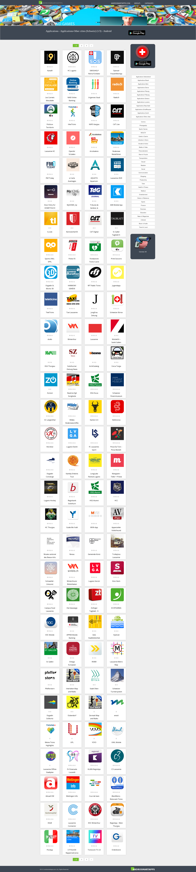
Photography (143, 125)
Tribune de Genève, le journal (94, 208)
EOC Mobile (49, 635)
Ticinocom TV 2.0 (94, 850)
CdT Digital (94, 232)
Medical (143, 191)
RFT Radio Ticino (94, 285)
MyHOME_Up (72, 205)
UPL (72, 742)
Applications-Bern (143, 84)
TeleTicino (50, 312)
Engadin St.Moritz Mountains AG (49, 718)
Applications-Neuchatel (143, 106)
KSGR (50, 823)
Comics (143, 122)
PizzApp (50, 850)
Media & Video (143, 147)
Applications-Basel (143, 80)
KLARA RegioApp (94, 769)
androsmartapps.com (120, 3)
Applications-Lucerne (143, 102)
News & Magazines (143, 216)
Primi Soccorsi (116, 259)
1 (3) (75, 45)
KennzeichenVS (72, 232)
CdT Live (116, 124)
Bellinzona (116, 420)
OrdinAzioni (116, 850)
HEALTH (143, 133)
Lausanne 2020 (116, 178)
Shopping (143, 176)
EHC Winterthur (94, 823)
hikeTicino (72, 124)
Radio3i (116, 97)
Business (143, 209)
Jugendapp (116, 285)
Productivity (143, 180)
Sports (143, 202)
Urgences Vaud (94, 97)
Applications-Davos (143, 87)
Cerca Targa (116, 366)
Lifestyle (143, 220)
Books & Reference (143, 198)
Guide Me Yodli (72, 527)
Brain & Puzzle (143, 154)
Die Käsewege (72, 608)
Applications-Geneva (143, 98)
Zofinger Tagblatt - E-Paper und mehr (94, 611)
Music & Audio (143, 223)
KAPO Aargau (94, 124)
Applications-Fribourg (143, 95)
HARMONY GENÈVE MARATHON (72, 288)
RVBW (94, 662)
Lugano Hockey (50, 500)
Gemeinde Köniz (94, 554)
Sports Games (143, 129)
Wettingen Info (72, 796)
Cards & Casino (143, 136)
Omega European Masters (72, 665)
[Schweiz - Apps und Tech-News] (136, 33)
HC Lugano (72, 70)
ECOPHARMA (116, 608)
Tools (143, 184)
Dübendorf (72, 715)
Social (143, 169)
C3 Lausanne (116, 769)
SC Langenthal (49, 420)
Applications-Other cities (143, 117)
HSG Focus (94, 393)
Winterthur (72, 339)
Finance (143, 205)
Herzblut (49, 447)
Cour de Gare (94, 796)
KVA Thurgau (50, 366)
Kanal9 (49, 70)
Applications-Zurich (143, 113)
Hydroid (116, 635)
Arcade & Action (143, 144)
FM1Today (50, 178)
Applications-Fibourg (143, 91)
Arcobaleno (94, 151)
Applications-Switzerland (143, 77)
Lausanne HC (50, 151)
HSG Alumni (94, 500)
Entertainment (143, 194)
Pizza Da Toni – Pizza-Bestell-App (116, 450)
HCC (116, 500)
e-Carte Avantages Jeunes (72, 181)
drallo (50, 339)
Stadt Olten (94, 688)
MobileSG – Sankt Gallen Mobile (116, 342)
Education (143, 213)
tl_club (49, 232)
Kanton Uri (94, 420)
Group (137, 3)
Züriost (50, 393)
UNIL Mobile (116, 742)
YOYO (94, 742)
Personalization (143, 151)
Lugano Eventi (71, 447)
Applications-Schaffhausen (143, 109)
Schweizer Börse (116, 312)
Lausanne (94, 339)
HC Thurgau (50, 527)
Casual (143, 162)
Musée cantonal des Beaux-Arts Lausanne (50, 557)
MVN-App (94, 527)
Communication (143, 173)
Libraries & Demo (143, 140)
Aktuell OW (50, 796)
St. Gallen (49, 662)
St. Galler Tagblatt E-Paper (116, 235)
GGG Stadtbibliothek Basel (94, 638)
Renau (72, 554)
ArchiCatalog (94, 366)
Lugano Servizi (94, 581)
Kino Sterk (116, 581)
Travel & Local (143, 227)
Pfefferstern (50, 688)
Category (149, 3)
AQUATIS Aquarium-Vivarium (94, 181)
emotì (116, 715)
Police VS (72, 259)
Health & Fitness (143, 187)
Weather (143, 165)
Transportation (143, 158)
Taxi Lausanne (72, 312)
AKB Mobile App (116, 205)
